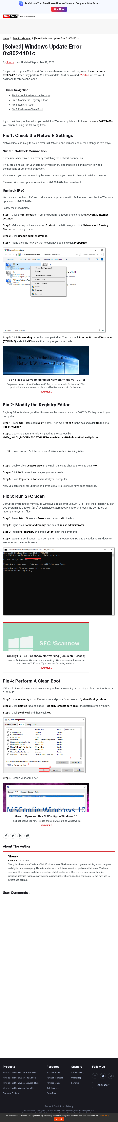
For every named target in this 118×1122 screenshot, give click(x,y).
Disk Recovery (53, 1088)
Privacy (69, 1106)
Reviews (75, 1083)
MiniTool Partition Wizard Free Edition (20, 1072)
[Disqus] (59, 930)
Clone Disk (51, 1093)
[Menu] (112, 16)
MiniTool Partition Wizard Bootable (18, 1088)
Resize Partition (54, 1072)
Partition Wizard (28, 16)
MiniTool (85, 75)
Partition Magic (53, 1083)
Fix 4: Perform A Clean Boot (27, 109)
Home (6, 38)
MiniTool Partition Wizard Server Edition (21, 1083)
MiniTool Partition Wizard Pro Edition (19, 1078)
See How (59, 9)
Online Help (76, 1078)
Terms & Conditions (54, 1106)
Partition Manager (22, 38)
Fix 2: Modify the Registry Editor (30, 100)
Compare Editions (11, 1093)
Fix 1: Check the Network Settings (31, 95)
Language (102, 1084)
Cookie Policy (104, 1116)
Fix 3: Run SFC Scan (23, 104)
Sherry (10, 62)
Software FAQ (77, 1072)
